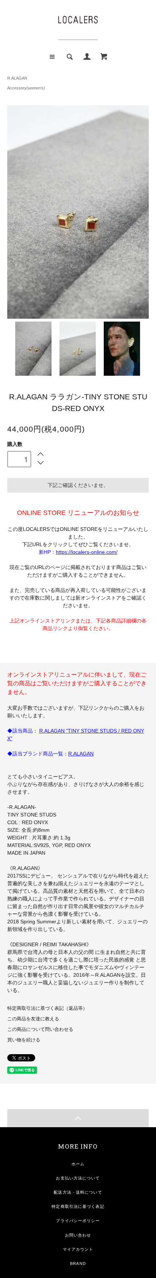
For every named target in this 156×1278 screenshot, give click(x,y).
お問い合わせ (78, 1235)
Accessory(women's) (26, 88)
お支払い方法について (78, 1178)
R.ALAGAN (17, 78)
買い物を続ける (23, 1040)
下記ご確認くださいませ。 (78, 485)
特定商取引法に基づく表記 (78, 1206)
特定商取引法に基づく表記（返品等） (47, 1008)
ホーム (78, 1164)
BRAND (78, 1263)
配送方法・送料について (78, 1192)
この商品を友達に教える (33, 1018)
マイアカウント (78, 1249)
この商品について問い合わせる (40, 1029)
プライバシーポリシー (78, 1220)
